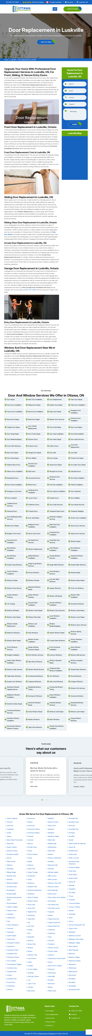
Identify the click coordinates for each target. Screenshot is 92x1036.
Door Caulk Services (56, 505)
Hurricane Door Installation (12, 541)
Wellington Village (74, 943)
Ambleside (10, 829)
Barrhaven (10, 843)
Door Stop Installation (56, 434)
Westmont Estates (74, 961)
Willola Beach (73, 971)
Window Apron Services (78, 625)
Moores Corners (53, 887)
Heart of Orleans (32, 897)
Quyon (50, 962)
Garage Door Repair (34, 453)
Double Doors (53, 498)
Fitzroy (29, 851)
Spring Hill (72, 882)
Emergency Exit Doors (14, 491)
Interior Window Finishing (33, 596)
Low (28, 980)
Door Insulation (12, 498)
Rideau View (52, 991)
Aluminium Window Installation (13, 719)
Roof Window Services (35, 655)
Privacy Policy (50, 1022)
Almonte (9, 822)
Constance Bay (12, 968)
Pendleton (51, 944)
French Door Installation (15, 412)
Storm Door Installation (35, 412)
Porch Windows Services (12, 648)
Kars (28, 933)
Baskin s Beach (12, 847)
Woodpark (72, 982)
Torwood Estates (74, 903)
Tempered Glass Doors (56, 511)
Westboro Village (74, 957)
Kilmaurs (30, 948)
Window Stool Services (57, 610)
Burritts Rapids (11, 894)
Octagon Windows (77, 681)
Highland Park (31, 912)
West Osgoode (73, 950)
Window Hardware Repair (55, 662)
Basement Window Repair (34, 588)
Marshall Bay (52, 847)
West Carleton (73, 946)
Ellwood (30, 843)
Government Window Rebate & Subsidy (14, 727)
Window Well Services (78, 655)
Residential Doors (12, 478)
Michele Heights (53, 872)
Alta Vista (10, 825)
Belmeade (10, 869)
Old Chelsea (52, 901)
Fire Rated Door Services (33, 541)
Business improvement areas (14, 898)
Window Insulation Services (77, 662)
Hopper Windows (55, 588)
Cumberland (11, 986)
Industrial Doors (76, 471)
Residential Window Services (77, 704)
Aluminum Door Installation (76, 419)
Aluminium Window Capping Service (13, 688)
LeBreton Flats (32, 955)
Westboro (72, 953)
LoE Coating (11, 604)
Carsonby (10, 928)
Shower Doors (33, 439)
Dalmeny (10, 989)
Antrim (9, 833)
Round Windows (76, 676)
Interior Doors (53, 446)
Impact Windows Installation (54, 696)
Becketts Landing (12, 854)
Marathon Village (53, 836)
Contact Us (49, 1025)
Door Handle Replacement (32, 427)
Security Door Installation (32, 465)
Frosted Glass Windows (57, 640)
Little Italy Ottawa (33, 976)
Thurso (71, 896)
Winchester (72, 975)
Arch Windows (54, 676)
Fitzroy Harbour (32, 854)
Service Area (50, 1018)
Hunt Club (30, 926)
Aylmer (9, 836)
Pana (49, 937)
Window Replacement (35, 549)
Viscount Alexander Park (77, 925)
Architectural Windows (35, 676)
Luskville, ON (83, 2)
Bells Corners (11, 861)
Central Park (11, 939)
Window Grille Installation (75, 596)
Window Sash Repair (13, 617)
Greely (29, 879)
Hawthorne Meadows (34, 890)
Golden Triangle (32, 872)
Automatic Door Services (54, 541)
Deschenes (31, 818)
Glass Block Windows (35, 662)
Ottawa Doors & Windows (47, 1033)
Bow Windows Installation (75, 549)
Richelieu (51, 980)
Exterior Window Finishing (12, 596)
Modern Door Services (56, 419)
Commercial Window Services (13, 712)
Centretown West (12, 950)
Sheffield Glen (73, 851)
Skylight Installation (13, 655)
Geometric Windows (77, 604)
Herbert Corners (32, 901)
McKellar (51, 861)
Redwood (51, 969)
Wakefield (72, 932)
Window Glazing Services (76, 633)
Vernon (71, 921)
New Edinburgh (53, 890)
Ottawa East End (53, 919)
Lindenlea (30, 973)
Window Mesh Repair (14, 640)
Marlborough (52, 843)
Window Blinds (75, 572)
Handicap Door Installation (33, 491)
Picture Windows (33, 572)
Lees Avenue (31, 958)
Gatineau (30, 865)
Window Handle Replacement (12, 625)
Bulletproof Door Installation (33, 526)
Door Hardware (76, 491)
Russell (71, 840)
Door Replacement (55, 399)
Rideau (50, 987)
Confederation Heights (14, 964)
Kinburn (29, 951)
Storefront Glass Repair (14, 704)
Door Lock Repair (76, 427)
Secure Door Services (78, 526)
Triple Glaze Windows (14, 676)
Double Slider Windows (78, 565)
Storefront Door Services (54, 478)
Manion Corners (53, 822)
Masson (50, 854)
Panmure (51, 940)
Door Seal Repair (33, 518)
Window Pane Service (14, 588)
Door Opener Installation (57, 491)
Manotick (51, 829)
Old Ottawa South (54, 908)
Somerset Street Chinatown (74, 863)
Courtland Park (12, 979)
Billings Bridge (11, 872)
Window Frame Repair (35, 610)
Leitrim (29, 962)
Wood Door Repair (13, 419)
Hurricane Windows (77, 696)
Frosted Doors (33, 511)
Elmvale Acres (32, 847)
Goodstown (31, 876)
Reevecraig (51, 973)
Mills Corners (52, 876)
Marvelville (51, 851)
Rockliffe (71, 836)
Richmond (51, 983)
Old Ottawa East (53, 904)
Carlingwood (11, 918)
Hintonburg (31, 915)
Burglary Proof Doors (14, 533)
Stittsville (71, 885)
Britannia (10, 879)
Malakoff (51, 818)
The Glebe (72, 892)
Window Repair (75, 541)
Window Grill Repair (55, 596)
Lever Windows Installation (54, 617)
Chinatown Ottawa (13, 957)
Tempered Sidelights (77, 511)
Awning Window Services (54, 557)
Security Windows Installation (55, 604)
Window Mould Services (36, 669)
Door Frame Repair (34, 434)
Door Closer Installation (14, 485)
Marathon (51, 833)
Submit (74, 124)
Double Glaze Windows (78, 669)
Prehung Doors (12, 511)
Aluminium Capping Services (55, 518)
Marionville (51, 840)
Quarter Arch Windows (14, 681)
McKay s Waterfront (54, 858)
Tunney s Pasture (74, 907)
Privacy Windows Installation (76, 640)
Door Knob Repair (55, 427)
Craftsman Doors (33, 505)
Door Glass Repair (55, 439)
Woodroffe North (74, 989)
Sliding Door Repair (34, 405)
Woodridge (72, 986)
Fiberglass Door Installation (76, 412)
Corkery (9, 975)
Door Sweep (53, 458)
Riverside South (74, 822)
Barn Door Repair (12, 453)
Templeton (72, 889)
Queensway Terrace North (56, 958)
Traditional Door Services (12, 505)
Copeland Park (11, 971)
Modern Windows (34, 719)
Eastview (30, 840)
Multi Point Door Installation (54, 526)
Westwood (72, 964)
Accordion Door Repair (78, 465)
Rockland (72, 833)
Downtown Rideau (33, 833)
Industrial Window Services (55, 704)
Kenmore (30, 940)
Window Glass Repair (77, 580)
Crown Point (11, 982)
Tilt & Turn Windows (77, 588)
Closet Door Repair (55, 465)
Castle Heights (11, 936)
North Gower (52, 894)
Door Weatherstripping (14, 439)
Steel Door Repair (34, 419)
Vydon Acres (73, 928)
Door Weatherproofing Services (14, 518)
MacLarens (31, 991)
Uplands (71, 910)
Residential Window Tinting (34, 688)
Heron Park (31, 908)
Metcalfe (51, 869)
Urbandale (72, 914)
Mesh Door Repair (13, 526)
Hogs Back (31, 919)
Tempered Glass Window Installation (55, 669)
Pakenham (51, 933)
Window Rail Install (34, 617)
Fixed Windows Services (54, 573)
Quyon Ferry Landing (55, 966)
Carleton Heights (12, 907)
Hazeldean (30, 894)
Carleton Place (11, 910)
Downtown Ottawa (33, 829)
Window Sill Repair (13, 610)
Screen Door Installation (78, 518)
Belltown (10, 865)
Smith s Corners (74, 858)
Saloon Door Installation (15, 471)
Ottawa (50, 915)
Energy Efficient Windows (76, 719)
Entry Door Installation (14, 405)
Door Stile (52, 453)
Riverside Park (73, 818)
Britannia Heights (12, 883)
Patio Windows (33, 633)
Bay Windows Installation (11, 557)
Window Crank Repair (56, 712)
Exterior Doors (33, 446)
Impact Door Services (78, 533)
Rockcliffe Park (74, 829)
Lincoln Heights (32, 969)
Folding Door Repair (13, 427)
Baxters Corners (12, 851)
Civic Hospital (11, 961)
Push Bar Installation (56, 485)
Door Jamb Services (77, 439)
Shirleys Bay (73, 854)
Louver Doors (32, 498)
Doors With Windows (14, 446)
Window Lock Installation (32, 625)
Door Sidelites (75, 498)
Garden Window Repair (56, 633)
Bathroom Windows (13, 633)
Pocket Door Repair (77, 458)
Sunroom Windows (55, 655)
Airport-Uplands (12, 818)
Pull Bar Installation (77, 485)
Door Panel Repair (13, 458)
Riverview (72, 825)
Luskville (13, 60)
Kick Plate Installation (77, 478)
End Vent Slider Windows (54, 580)
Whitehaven (72, 968)
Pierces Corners (53, 948)
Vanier (71, 918)
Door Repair (11, 399)
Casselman (10, 932)
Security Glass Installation (32, 604)
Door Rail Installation (77, 434)
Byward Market (12, 903)
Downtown (31, 825)
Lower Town (31, 983)
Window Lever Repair (78, 617)
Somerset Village (74, 867)
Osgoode (51, 912)
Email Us (70, 2)
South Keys (72, 871)
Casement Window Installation (77, 557)
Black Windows (54, 719)
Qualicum (51, 955)
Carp (8, 921)
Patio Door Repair (76, 399)
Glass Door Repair (55, 412)
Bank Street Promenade (14, 840)
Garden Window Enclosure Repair (33, 648)
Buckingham (11, 890)
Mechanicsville (53, 865)
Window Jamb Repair (77, 610)
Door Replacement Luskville (27, 60)
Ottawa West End (53, 926)
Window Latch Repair (78, 712)
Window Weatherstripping (54, 625)
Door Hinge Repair (13, 434)
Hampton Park (32, 887)
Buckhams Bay (12, 887)
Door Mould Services (77, 505)
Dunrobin (30, 836)
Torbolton (72, 900)
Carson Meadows (12, 925)
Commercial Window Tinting (56, 688)
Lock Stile (74, 453)
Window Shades (12, 580)
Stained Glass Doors (13, 465)
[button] (44, 799)
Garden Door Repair (55, 405)
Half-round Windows (56, 681)
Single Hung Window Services (35, 565)
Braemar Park (11, 876)
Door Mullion (32, 458)
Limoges (30, 966)
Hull (28, 922)
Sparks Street (73, 878)
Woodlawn (72, 979)
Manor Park (52, 825)
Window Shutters (33, 580)
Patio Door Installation (78, 405)
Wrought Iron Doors (55, 471)
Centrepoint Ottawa (13, 943)
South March (73, 874)
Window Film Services (78, 688)
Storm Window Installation (75, 648)
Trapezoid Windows (34, 681)
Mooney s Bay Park (54, 883)
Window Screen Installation (33, 640)
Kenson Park (31, 944)
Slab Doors (31, 471)
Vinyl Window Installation (53, 549)
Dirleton (30, 822)
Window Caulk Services (14, 669)
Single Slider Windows (56, 565)
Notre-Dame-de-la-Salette (56, 897)
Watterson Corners (75, 936)
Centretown (11, 946)
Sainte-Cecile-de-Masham (77, 843)
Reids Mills (51, 976)
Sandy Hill (72, 847)
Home (6, 60)
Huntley (30, 930)
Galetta (29, 861)
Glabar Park (31, 869)
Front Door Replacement (75, 446)
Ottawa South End (54, 922)
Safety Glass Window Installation (14, 662)
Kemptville (30, 937)
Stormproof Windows (35, 696)
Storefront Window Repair (34, 704)
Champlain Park (12, 953)
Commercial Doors (34, 478)
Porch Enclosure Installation (54, 648)
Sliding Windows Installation (33, 557)
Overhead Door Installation (54, 533)
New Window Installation (11, 549)
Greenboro (30, 883)
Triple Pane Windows (35, 727)
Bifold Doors (32, 485)
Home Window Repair (35, 712)
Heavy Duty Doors (34, 533)
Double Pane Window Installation (56, 727)
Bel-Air (9, 858)
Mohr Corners (52, 879)
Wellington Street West (76, 939)
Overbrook (51, 930)
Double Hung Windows (14, 565)
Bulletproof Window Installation (13, 696)
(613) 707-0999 (13, 2)
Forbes (29, 858)
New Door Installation (35, 399)
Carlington (10, 914)
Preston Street (53, 951)
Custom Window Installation (12, 573)
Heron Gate (31, 904)
